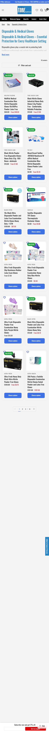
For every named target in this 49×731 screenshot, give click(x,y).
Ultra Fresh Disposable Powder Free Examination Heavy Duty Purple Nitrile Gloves (12, 327)
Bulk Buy (4, 19)
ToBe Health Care (33, 95)
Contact (34, 19)
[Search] (41, 10)
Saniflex (30, 210)
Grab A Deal (42, 19)
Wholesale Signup (15, 19)
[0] (45, 10)
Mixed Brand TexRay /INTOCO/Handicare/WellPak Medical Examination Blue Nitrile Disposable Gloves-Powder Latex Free (35, 161)
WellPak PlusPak (9, 95)
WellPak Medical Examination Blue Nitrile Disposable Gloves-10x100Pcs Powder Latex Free (11, 104)
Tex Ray (29, 150)
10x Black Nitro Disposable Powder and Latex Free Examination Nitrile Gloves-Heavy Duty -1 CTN (12, 218)
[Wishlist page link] (37, 10)
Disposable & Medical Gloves (19, 24)
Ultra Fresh (8, 264)
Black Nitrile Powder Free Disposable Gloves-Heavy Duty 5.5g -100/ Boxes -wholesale (13, 157)
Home (3, 24)
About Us (26, 19)
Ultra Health (31, 374)
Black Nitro (8, 210)
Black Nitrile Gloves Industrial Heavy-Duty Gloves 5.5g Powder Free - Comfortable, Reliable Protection (35, 104)
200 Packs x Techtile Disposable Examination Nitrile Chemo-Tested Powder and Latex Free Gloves (36, 382)
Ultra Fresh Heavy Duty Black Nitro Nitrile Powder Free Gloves (12, 379)
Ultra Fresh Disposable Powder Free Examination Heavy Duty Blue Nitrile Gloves (35, 273)
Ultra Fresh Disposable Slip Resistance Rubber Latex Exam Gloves (12, 270)
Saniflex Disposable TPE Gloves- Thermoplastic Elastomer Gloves (34, 217)
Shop (8, 24)
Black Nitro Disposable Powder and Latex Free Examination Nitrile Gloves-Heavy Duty (35, 326)
